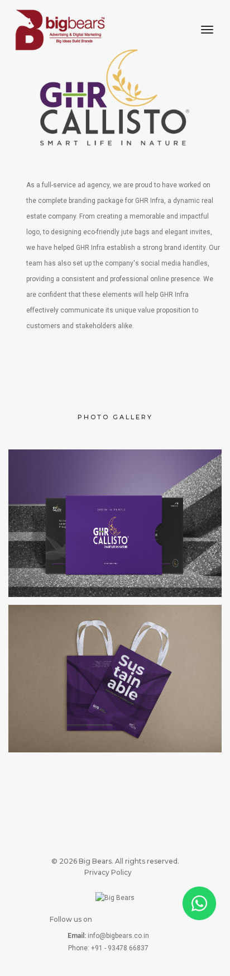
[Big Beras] (59, 30)
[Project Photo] (115, 523)
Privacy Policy (108, 872)
